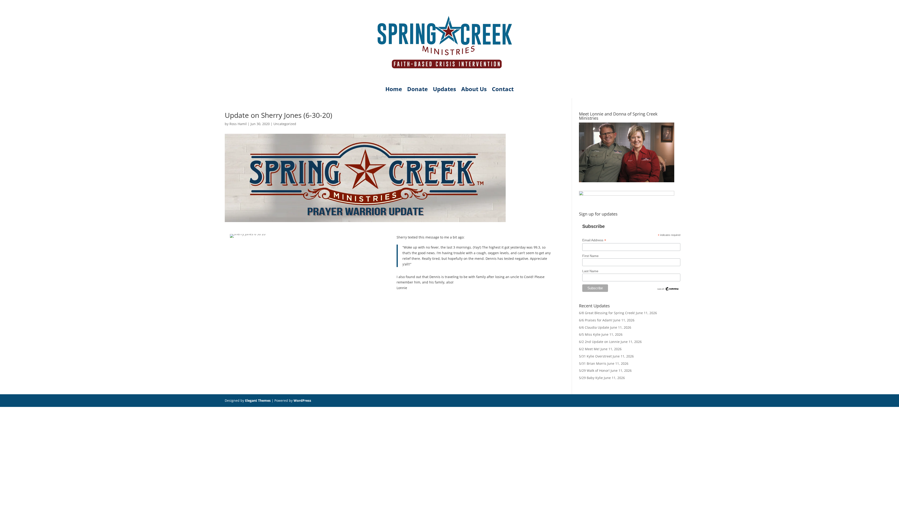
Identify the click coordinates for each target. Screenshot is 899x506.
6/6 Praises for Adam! (595, 320)
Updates (444, 90)
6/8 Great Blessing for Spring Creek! (607, 313)
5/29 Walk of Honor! (594, 370)
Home (393, 90)
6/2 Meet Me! (589, 349)
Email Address (594, 240)
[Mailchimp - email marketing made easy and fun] (668, 290)
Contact (503, 90)
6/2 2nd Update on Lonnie (599, 341)
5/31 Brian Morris (592, 363)
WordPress (302, 400)
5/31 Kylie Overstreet (595, 356)
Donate (417, 90)
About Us (474, 90)
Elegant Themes (258, 400)
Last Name (590, 271)
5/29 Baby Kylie (591, 378)
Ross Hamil (238, 124)
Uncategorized (284, 124)
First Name (590, 256)
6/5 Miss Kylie (590, 334)
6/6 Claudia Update (594, 327)
